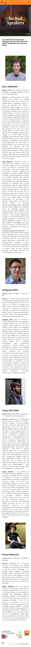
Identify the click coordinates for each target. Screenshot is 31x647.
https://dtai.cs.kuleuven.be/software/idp (13, 230)
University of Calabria (24, 643)
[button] (2, 2)
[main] (16, 20)
